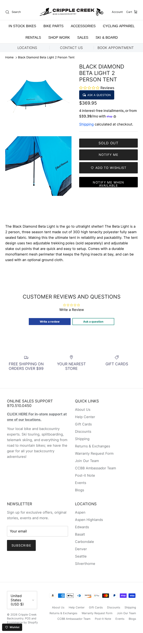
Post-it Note (85, 475)
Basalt (80, 534)
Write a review (50, 321)
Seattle (81, 556)
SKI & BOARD (107, 37)
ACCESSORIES (83, 26)
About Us (82, 409)
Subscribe (21, 545)
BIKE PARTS (53, 26)
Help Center (85, 417)
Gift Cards (83, 424)
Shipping (86, 124)
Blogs (79, 490)
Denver (81, 549)
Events (80, 483)
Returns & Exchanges (92, 446)
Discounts (83, 431)
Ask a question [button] (93, 321)
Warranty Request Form (94, 453)
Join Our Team (87, 461)
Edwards (82, 527)
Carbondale (84, 542)
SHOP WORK (59, 37)
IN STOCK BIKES (22, 26)
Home (9, 57)
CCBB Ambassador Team (95, 468)
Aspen (80, 512)
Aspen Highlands (89, 520)
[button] (89, 88)
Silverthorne (85, 564)
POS (28, 618)
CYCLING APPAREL (119, 26)
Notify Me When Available (108, 184)
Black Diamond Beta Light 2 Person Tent (46, 57)
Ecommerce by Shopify (22, 622)
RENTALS (33, 37)
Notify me (108, 155)
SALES (82, 37)
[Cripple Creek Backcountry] (71, 12)
